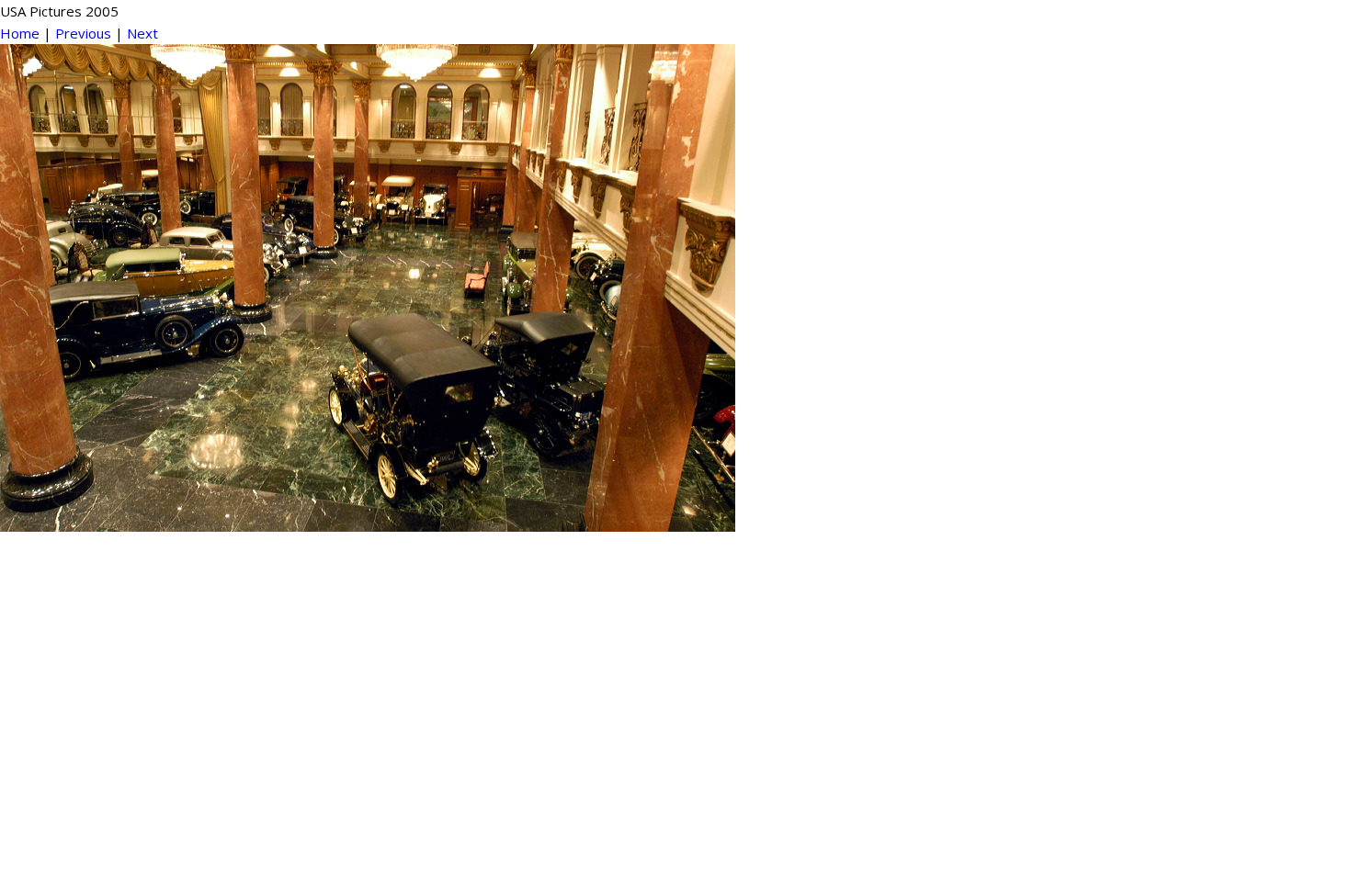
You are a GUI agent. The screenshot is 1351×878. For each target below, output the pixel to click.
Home (20, 33)
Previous (83, 33)
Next (142, 33)
